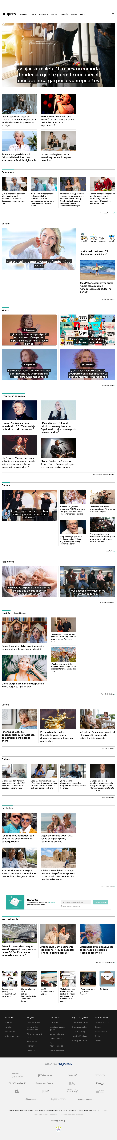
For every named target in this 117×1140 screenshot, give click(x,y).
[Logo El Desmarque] (17, 1083)
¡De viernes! (32, 1046)
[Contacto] (107, 979)
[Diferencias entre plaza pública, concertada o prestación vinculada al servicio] (97, 934)
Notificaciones (56, 1038)
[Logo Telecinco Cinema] (72, 1091)
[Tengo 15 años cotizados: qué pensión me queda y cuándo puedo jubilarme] (19, 823)
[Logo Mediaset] (58, 1065)
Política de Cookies (75, 1110)
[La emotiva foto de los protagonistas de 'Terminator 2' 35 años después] (102, 497)
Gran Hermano (33, 1022)
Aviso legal (12, 1110)
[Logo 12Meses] (100, 1091)
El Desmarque (100, 1031)
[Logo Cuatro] (72, 1075)
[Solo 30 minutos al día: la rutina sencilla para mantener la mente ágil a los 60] (24, 630)
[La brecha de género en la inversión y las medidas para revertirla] (58, 141)
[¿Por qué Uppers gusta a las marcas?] (88, 979)
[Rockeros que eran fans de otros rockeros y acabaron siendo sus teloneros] (29, 505)
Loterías (8, 1027)
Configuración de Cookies (58, 1110)
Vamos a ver (32, 1041)
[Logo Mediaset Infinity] (17, 1075)
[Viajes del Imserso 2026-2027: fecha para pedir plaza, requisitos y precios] (58, 823)
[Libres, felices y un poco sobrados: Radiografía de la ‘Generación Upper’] (29, 979)
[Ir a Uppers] (9, 14)
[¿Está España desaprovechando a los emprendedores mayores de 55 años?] (73, 771)
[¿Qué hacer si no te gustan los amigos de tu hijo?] (87, 581)
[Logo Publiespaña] (58, 1099)
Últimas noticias (11, 1031)
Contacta (54, 1022)
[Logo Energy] (100, 1083)
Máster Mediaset (57, 1050)
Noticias (8, 1022)
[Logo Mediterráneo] (86, 1099)
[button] (29, 330)
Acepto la (71, 906)
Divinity (97, 1040)
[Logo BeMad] (17, 1091)
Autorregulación (57, 1034)
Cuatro (97, 1036)
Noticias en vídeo (12, 1036)
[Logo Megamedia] (59, 1120)
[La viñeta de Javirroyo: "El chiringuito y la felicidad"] (97, 238)
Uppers (97, 1027)
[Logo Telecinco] (45, 1075)
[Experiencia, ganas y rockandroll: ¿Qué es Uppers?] (9, 979)
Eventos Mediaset (80, 1036)
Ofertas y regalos (79, 1027)
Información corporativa (25, 1110)
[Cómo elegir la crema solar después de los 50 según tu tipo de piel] (24, 668)
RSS (99, 1110)
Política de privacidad (42, 1110)
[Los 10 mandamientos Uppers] (49, 979)
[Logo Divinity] (100, 1075)
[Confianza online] (58, 1131)
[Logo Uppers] (45, 1091)
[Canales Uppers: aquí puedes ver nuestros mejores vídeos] (87, 330)
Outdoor (31, 1050)
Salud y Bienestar (20, 613)
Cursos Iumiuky (78, 1031)
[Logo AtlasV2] (31, 1099)
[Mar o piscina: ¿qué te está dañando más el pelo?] (39, 249)
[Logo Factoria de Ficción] (44, 1083)
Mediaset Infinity (101, 1022)
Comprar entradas (80, 1022)
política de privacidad (74, 906)
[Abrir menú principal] (113, 14)
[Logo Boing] (72, 1083)
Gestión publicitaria (89, 1110)
